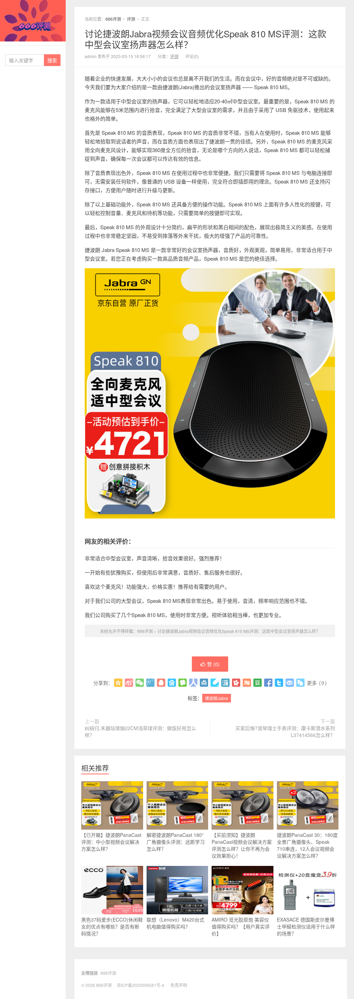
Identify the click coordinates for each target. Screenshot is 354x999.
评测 (131, 19)
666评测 (33, 20)
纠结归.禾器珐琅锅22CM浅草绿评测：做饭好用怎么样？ (140, 731)
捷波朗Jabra (216, 698)
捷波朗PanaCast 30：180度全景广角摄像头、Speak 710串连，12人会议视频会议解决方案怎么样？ (307, 845)
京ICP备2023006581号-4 (140, 985)
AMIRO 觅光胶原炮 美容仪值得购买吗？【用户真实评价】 (241, 926)
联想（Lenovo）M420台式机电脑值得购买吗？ (175, 923)
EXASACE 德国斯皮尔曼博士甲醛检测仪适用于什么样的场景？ (306, 926)
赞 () (213, 664)
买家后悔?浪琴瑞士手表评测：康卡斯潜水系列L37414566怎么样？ (285, 731)
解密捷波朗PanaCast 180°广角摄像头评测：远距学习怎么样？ (176, 841)
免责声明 (178, 985)
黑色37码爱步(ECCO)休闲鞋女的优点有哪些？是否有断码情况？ (112, 926)
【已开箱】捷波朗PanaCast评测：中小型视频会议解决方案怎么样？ (111, 841)
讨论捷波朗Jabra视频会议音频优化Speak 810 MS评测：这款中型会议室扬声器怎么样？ (205, 38)
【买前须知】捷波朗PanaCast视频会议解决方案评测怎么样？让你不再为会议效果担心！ (242, 845)
